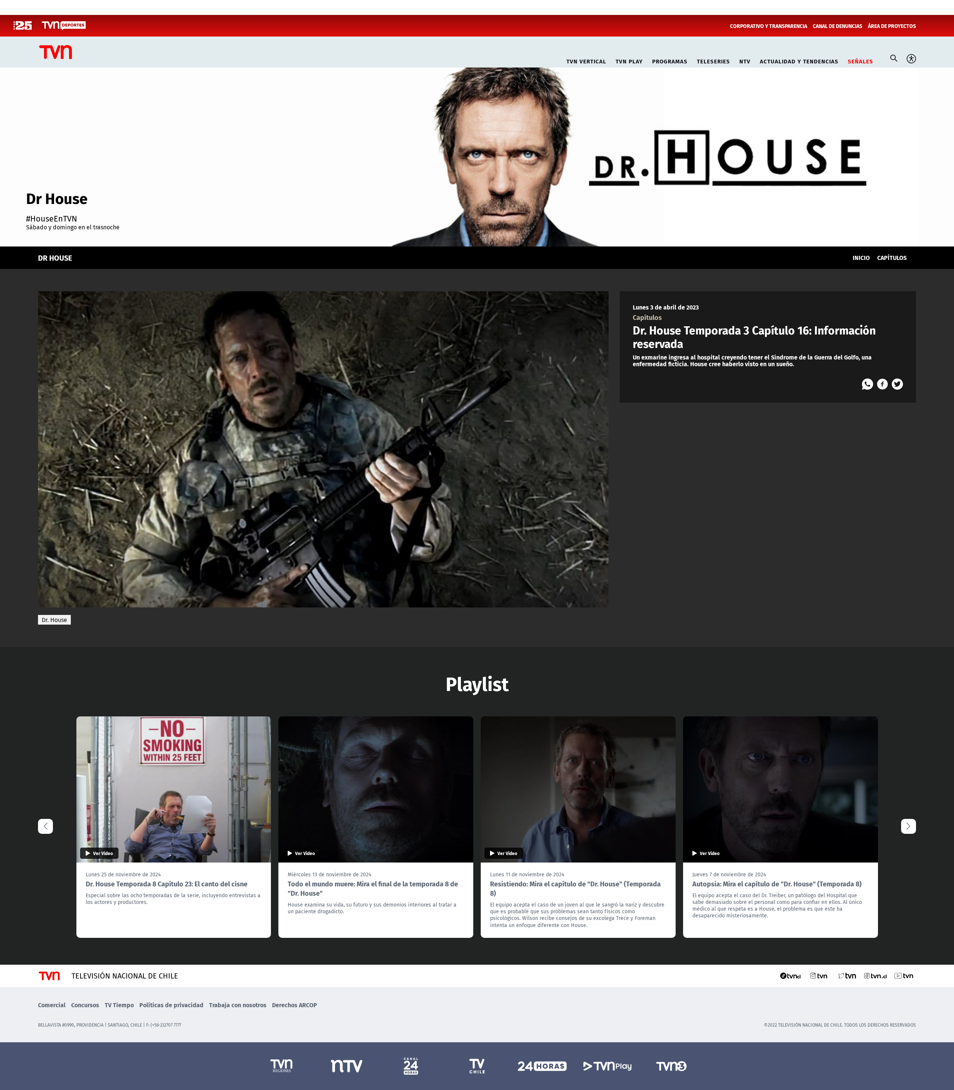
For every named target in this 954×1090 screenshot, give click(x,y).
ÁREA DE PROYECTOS (892, 26)
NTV (745, 60)
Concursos (85, 1004)
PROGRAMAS (670, 60)
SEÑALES (860, 60)
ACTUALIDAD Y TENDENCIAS (799, 60)
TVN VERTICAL (586, 60)
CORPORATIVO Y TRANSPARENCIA (768, 26)
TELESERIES (713, 60)
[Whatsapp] (867, 384)
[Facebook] (882, 384)
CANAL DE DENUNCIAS (837, 26)
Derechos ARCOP (294, 1004)
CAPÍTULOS (892, 257)
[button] (908, 826)
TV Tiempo (119, 1004)
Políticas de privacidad (171, 1004)
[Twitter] (897, 384)
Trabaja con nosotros (237, 1004)
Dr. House (54, 619)
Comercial (52, 1004)
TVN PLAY (629, 60)
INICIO (861, 257)
